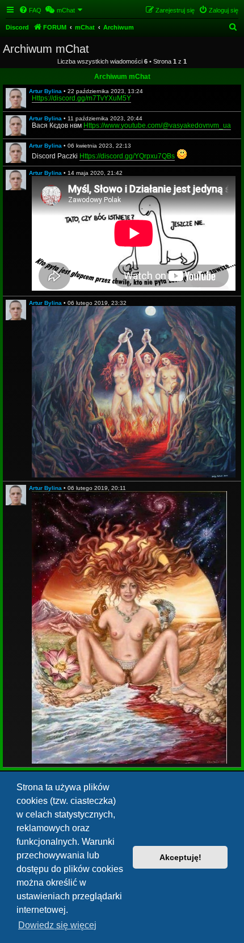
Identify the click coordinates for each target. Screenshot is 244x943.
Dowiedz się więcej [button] (57, 925)
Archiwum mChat (122, 77)
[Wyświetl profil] (16, 98)
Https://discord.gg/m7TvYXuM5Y (81, 98)
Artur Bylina (45, 91)
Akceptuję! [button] (180, 857)
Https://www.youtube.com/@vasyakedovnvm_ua (157, 125)
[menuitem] (30, 10)
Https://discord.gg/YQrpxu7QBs (127, 156)
